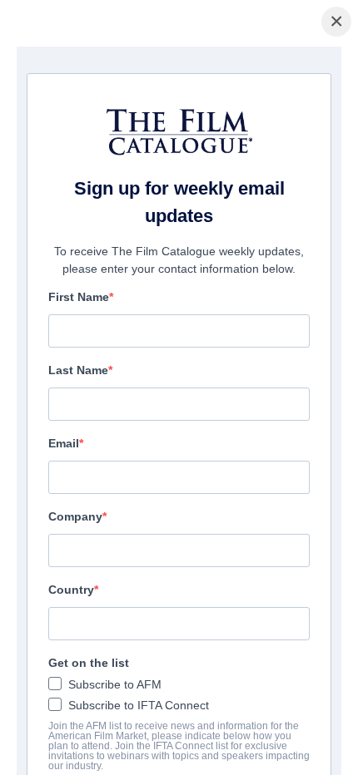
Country (71, 589)
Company (75, 516)
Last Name (78, 370)
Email (63, 443)
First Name (78, 297)
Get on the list (88, 663)
